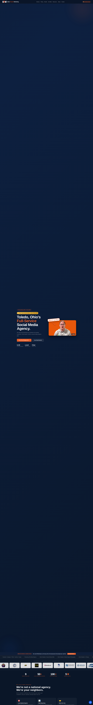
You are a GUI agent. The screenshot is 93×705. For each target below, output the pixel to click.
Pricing (42, 1)
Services (38, 1)
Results (46, 1)
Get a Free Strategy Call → (24, 338)
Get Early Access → (73, 653)
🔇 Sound (73, 334)
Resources (55, 1)
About (60, 1)
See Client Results (23, 342)
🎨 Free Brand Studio (86, 1)
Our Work (50, 1)
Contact (63, 1)
